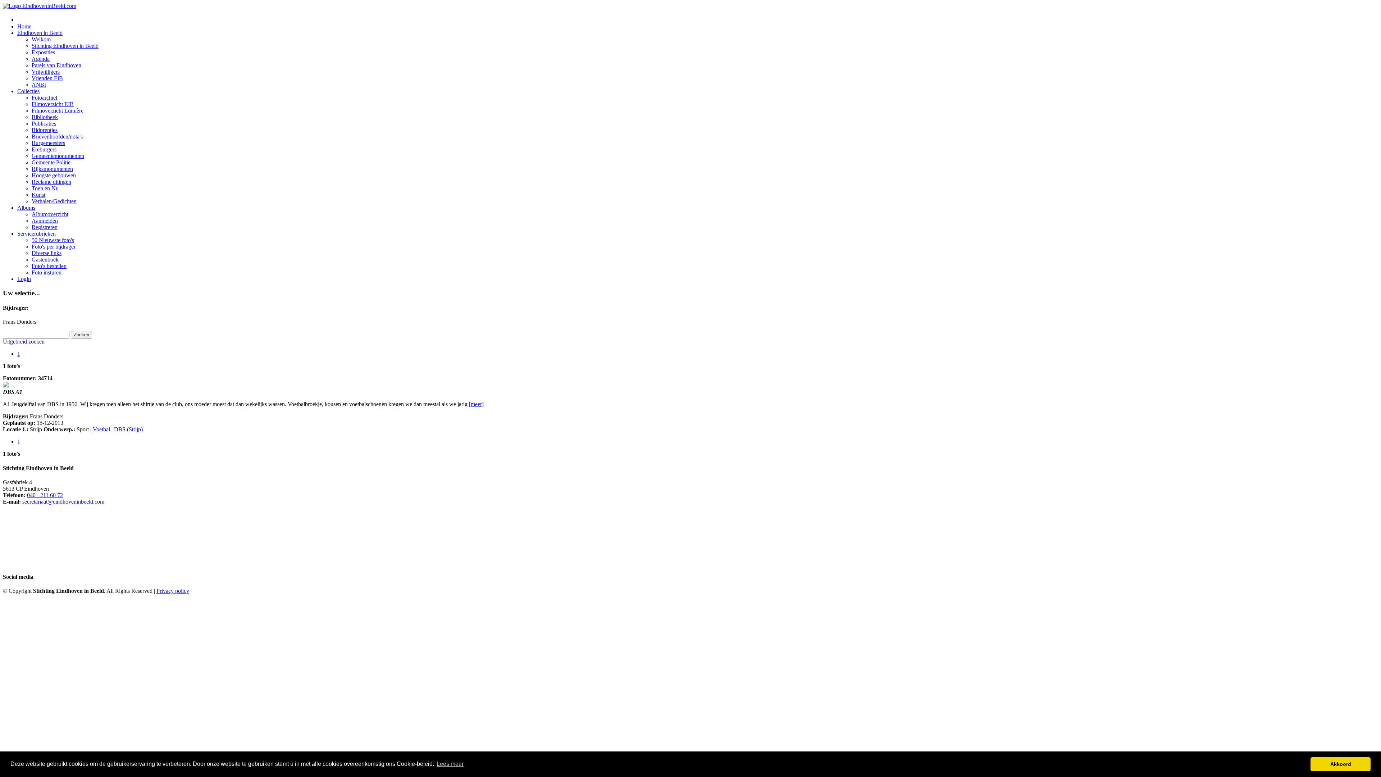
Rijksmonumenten (52, 169)
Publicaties (44, 124)
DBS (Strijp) (128, 429)
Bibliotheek (45, 117)
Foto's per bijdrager (54, 247)
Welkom (41, 39)
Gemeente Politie (51, 162)
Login (24, 279)
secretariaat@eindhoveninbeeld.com (63, 502)
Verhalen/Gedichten (54, 201)
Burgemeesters (48, 143)
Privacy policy (172, 591)
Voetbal (101, 429)
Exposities (43, 52)
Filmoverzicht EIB (53, 104)
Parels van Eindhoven (56, 65)
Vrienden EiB (47, 78)
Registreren (45, 227)
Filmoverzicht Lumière (57, 111)
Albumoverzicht (50, 214)
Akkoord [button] (1340, 764)
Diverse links (46, 253)
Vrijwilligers (46, 72)
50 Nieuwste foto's (53, 240)
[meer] (476, 404)
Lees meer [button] (450, 764)
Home (24, 26)
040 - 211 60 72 (45, 495)
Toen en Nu (45, 188)
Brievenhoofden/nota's (57, 136)
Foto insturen (46, 272)
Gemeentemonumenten (58, 156)
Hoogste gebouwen (54, 175)
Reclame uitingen (51, 182)
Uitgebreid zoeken (24, 341)
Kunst (38, 195)
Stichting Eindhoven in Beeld (65, 46)
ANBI (39, 85)
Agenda (41, 59)
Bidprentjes (45, 130)
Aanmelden (45, 221)
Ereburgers (44, 149)
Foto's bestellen (49, 266)
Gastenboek (45, 259)
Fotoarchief (45, 98)
